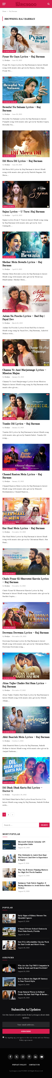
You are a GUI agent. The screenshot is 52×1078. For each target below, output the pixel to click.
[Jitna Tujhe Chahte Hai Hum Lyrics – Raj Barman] (26, 666)
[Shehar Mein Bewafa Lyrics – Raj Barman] (26, 245)
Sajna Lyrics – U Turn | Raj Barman (23, 211)
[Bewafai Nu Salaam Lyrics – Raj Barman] (26, 90)
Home (4, 11)
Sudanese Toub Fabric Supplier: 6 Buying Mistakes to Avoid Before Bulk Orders (34, 885)
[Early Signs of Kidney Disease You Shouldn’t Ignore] (9, 918)
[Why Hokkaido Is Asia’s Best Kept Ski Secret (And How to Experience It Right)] (9, 858)
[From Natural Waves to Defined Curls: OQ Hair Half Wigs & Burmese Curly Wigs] (9, 995)
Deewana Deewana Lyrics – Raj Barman (25, 632)
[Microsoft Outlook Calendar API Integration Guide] (9, 845)
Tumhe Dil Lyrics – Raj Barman (21, 423)
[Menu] (4, 4)
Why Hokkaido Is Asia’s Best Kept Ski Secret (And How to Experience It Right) (33, 857)
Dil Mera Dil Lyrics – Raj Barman (22, 161)
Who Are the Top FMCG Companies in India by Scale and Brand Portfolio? (33, 966)
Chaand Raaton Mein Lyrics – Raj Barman (22, 475)
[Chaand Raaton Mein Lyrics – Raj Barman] (26, 457)
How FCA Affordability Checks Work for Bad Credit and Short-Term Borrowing (33, 944)
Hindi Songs (8, 206)
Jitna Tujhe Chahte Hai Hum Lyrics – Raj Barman (24, 684)
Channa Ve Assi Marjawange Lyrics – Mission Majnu (24, 371)
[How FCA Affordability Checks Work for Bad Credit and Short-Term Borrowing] (9, 945)
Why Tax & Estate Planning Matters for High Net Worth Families (33, 870)
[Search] (48, 4)
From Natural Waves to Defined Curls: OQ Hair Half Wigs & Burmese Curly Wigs (33, 994)
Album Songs (9, 51)
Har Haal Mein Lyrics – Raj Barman (23, 528)
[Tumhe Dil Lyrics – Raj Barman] (26, 406)
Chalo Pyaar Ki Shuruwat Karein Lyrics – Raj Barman (25, 580)
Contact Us (34, 1065)
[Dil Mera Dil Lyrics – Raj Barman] (26, 143)
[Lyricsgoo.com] (26, 3)
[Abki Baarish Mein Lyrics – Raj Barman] (26, 719)
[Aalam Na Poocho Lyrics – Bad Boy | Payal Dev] (26, 298)
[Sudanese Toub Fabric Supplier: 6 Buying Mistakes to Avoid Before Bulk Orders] (9, 886)
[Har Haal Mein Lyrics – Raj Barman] (26, 511)
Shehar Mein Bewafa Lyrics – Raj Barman (22, 263)
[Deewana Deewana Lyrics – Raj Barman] (26, 615)
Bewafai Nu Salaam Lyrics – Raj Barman (21, 108)
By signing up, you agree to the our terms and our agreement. (27, 1038)
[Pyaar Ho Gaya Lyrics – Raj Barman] (26, 39)
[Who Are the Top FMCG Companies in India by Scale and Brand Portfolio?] (9, 968)
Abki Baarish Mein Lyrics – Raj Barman (26, 737)
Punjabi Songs (9, 102)
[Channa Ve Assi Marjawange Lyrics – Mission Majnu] (26, 352)
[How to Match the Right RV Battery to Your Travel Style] (9, 981)
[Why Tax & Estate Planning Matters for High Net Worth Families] (9, 873)
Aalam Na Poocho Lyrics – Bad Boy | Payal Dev (23, 317)
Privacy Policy (19, 1065)
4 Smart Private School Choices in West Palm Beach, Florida (32, 929)
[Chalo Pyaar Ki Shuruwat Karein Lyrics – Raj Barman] (26, 561)
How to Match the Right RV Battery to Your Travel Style (33, 979)
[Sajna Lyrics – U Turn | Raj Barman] (26, 194)
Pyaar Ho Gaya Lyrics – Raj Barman (23, 56)
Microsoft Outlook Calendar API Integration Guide (31, 842)
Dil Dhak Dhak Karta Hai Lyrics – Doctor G (22, 789)
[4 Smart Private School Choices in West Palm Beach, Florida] (9, 931)
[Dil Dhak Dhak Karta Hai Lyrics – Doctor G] (26, 770)
